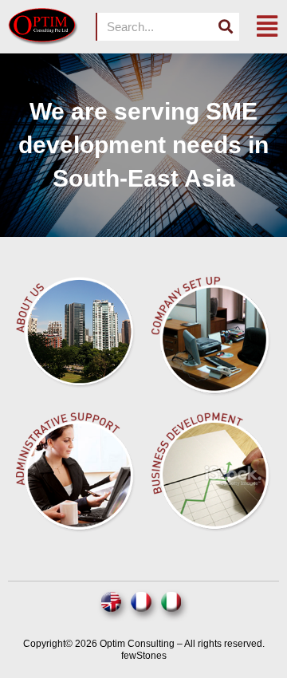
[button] (267, 26)
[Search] (225, 27)
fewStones (144, 655)
